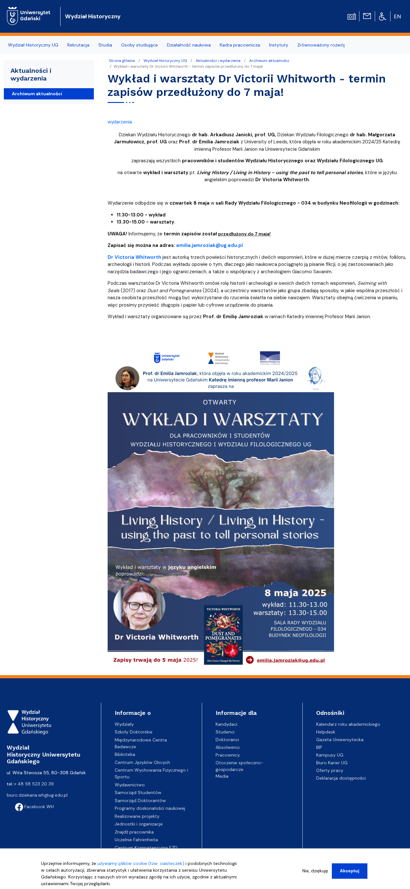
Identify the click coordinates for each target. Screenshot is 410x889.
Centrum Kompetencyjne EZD (146, 848)
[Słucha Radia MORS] (352, 16)
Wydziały (124, 724)
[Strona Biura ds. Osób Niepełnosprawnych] (382, 16)
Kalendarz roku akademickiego (348, 724)
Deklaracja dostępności (341, 778)
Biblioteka (125, 754)
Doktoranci (227, 739)
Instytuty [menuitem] (278, 45)
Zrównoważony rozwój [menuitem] (321, 45)
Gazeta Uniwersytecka (340, 739)
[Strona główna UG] (29, 11)
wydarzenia (120, 122)
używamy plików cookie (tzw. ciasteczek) (140, 863)
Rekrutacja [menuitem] (78, 45)
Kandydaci (226, 724)
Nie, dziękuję (315, 871)
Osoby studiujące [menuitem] (139, 45)
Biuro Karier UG (332, 763)
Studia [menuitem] (105, 45)
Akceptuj (349, 870)
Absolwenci (228, 747)
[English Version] (398, 16)
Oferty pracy (329, 770)
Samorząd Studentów (138, 792)
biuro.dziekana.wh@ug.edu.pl (37, 795)
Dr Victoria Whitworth (134, 257)
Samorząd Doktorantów (140, 800)
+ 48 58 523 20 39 (34, 784)
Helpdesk (325, 732)
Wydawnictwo (130, 785)
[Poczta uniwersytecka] (367, 16)
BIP (319, 747)
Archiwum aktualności (269, 60)
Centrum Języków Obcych (142, 762)
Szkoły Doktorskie (133, 732)
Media (222, 776)
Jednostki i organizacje (139, 824)
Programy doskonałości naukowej (150, 808)
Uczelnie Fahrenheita (136, 839)
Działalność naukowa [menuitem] (189, 45)
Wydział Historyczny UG (165, 60)
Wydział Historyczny (93, 16)
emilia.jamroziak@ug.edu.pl (209, 245)
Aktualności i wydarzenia (218, 60)
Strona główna (122, 60)
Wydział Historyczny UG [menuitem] (33, 45)
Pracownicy (228, 755)
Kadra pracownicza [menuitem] (240, 45)
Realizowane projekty (137, 816)
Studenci (225, 732)
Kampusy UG (329, 755)
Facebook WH (38, 806)
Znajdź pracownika (134, 832)
